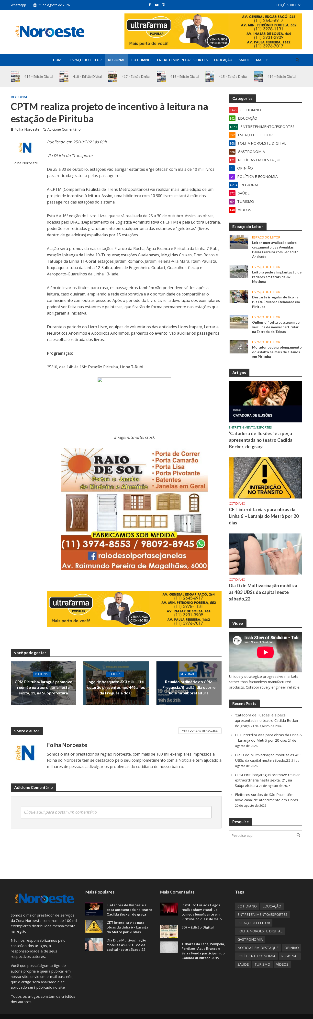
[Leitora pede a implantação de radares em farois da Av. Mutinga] (239, 271)
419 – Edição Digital (38, 77)
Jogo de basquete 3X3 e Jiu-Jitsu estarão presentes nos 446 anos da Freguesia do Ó (116, 687)
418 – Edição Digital (87, 77)
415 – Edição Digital (233, 77)
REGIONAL (116, 59)
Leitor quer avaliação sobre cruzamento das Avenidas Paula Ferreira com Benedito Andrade (275, 249)
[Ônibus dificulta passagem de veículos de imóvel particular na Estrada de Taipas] (239, 321)
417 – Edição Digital (136, 77)
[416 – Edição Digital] (161, 76)
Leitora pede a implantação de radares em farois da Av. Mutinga (277, 276)
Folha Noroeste (26, 129)
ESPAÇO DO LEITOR (86, 59)
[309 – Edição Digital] (169, 930)
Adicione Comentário (64, 129)
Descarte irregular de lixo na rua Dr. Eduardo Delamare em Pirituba (276, 301)
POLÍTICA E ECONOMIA (256, 956)
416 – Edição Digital (184, 77)
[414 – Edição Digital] (258, 76)
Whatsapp (18, 5)
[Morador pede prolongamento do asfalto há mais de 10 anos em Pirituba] (239, 346)
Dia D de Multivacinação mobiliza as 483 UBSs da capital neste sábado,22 (263, 592)
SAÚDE (244, 59)
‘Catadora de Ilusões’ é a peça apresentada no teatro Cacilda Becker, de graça (260, 439)
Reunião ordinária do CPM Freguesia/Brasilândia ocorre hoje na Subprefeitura (188, 687)
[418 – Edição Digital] (64, 76)
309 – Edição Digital (197, 927)
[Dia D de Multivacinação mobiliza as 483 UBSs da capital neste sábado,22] (265, 553)
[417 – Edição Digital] (112, 76)
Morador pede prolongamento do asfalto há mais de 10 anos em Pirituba (277, 352)
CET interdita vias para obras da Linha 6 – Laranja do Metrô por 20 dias (264, 516)
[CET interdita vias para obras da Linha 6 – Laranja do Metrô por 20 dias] (265, 477)
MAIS (260, 59)
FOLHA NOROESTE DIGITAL (259, 931)
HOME (58, 59)
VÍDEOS (282, 964)
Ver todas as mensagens (200, 730)
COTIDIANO (141, 59)
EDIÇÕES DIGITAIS (289, 5)
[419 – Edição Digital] (15, 76)
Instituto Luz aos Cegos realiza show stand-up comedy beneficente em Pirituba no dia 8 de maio (201, 912)
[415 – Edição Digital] (210, 76)
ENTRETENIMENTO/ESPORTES (182, 59)
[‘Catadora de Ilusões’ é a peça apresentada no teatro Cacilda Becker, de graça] (265, 401)
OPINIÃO (291, 947)
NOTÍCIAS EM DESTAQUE (258, 947)
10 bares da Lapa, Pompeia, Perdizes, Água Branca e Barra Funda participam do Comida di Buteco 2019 (203, 951)
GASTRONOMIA (250, 939)
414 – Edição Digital (282, 77)
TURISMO (262, 964)
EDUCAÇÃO (223, 59)
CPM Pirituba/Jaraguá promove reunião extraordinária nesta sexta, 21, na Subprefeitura (43, 687)
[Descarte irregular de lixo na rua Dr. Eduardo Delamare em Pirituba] (239, 296)
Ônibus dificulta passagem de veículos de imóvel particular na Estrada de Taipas (276, 327)
